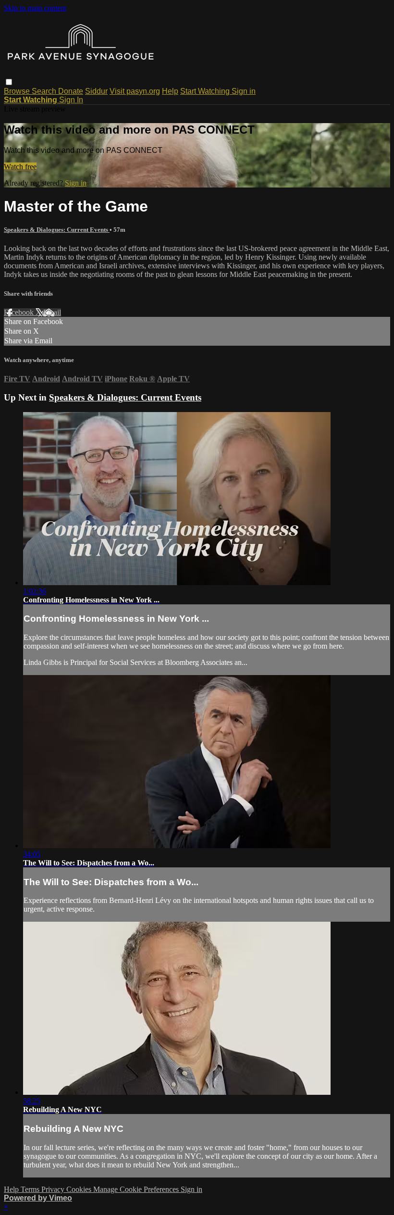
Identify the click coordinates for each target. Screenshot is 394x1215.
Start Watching (206, 91)
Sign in (244, 91)
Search (45, 91)
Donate (70, 91)
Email (52, 312)
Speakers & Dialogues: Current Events (57, 229)
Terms (31, 1189)
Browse (18, 91)
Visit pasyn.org (135, 91)
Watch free (20, 167)
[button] (9, 82)
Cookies (79, 1189)
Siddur (96, 91)
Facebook (20, 312)
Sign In (71, 100)
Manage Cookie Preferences (137, 1189)
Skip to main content (35, 8)
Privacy (53, 1189)
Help (170, 91)
